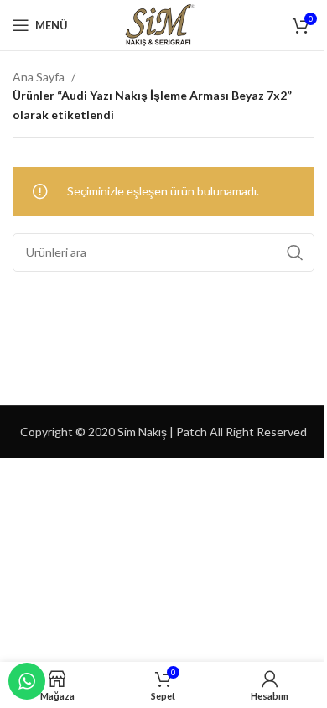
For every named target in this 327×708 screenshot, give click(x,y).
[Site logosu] (163, 24)
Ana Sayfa (39, 77)
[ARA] (295, 252)
